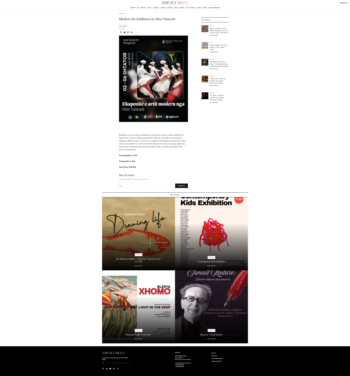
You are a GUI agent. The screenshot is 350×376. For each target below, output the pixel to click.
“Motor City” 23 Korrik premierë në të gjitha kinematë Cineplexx (217, 81)
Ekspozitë (122, 13)
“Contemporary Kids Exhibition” (211, 261)
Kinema (163, 7)
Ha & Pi (149, 7)
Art (138, 7)
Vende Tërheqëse (214, 7)
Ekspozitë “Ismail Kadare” (211, 334)
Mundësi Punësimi (216, 361)
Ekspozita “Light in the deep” (138, 334)
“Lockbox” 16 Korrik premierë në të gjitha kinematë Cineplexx (217, 98)
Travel (205, 7)
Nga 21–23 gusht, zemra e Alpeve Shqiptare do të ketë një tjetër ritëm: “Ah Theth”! (219, 30)
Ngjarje (181, 7)
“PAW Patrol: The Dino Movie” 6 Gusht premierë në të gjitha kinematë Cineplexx (219, 64)
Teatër (199, 7)
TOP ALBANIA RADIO (217, 358)
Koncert (170, 7)
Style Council (190, 7)
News (176, 7)
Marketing (214, 356)
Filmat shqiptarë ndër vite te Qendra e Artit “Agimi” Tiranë (219, 47)
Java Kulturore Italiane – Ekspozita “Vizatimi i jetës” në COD (138, 260)
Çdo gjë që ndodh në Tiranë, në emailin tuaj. (133, 179)
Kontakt (213, 353)
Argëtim (132, 7)
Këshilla (156, 7)
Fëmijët (143, 7)
